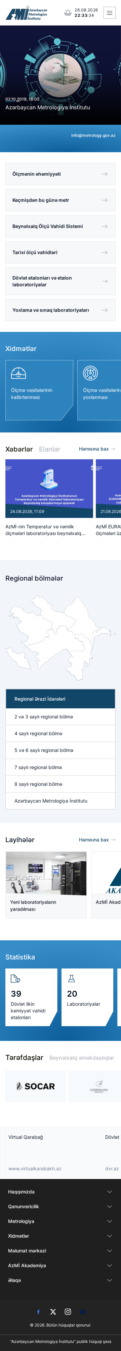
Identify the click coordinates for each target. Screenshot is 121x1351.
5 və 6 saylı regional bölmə (43, 750)
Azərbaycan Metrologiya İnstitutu (47, 107)
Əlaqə (14, 1280)
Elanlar (50, 449)
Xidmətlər (18, 1236)
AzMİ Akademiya (27, 1265)
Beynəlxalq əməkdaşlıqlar (81, 1057)
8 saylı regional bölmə (38, 784)
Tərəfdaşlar (24, 1057)
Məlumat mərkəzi (27, 1250)
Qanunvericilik (23, 1206)
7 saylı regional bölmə (38, 767)
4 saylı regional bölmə (38, 733)
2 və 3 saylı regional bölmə (43, 716)
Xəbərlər (19, 449)
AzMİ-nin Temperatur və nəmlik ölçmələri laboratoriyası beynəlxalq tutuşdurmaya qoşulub (43, 530)
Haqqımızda (21, 1191)
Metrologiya (21, 1221)
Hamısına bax (94, 449)
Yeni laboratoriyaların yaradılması (33, 905)
